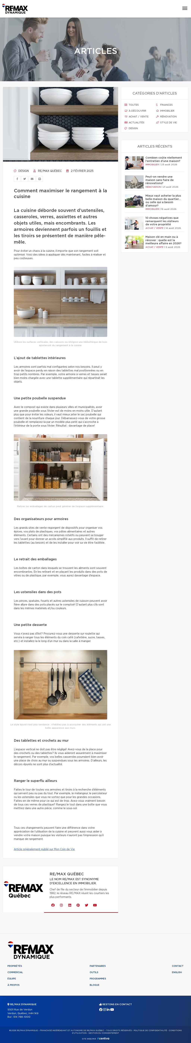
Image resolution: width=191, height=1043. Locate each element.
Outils (94, 972)
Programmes (98, 979)
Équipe (11, 979)
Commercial (15, 972)
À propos (13, 985)
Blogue (94, 985)
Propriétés (14, 966)
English (177, 972)
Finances (166, 105)
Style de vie (168, 123)
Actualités (136, 123)
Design (23, 171)
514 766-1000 (21, 1017)
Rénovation (168, 117)
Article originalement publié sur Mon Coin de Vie (44, 849)
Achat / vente (138, 117)
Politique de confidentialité (150, 1030)
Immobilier (166, 111)
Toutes (133, 105)
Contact (178, 966)
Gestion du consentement (103, 1033)
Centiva (103, 1038)
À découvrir (137, 111)
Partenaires (98, 966)
